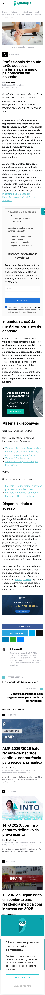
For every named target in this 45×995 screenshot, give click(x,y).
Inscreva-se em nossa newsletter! (20, 220)
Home (4, 12)
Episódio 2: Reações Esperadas (21, 492)
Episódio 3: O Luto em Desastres (22, 496)
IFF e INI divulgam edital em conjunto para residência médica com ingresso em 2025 (22, 902)
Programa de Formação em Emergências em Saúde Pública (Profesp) (18, 197)
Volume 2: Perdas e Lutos (18, 458)
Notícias (14, 12)
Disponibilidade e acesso (21, 245)
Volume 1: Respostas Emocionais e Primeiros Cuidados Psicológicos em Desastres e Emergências (23, 451)
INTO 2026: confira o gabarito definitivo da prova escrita (20, 830)
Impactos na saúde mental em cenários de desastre (20, 229)
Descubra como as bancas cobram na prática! (21, 238)
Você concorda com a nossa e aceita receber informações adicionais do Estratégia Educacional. (24, 309)
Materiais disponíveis (19, 242)
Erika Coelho (11, 768)
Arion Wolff (10, 83)
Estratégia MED (23, 579)
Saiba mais (15, 411)
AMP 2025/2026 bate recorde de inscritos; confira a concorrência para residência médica (22, 755)
